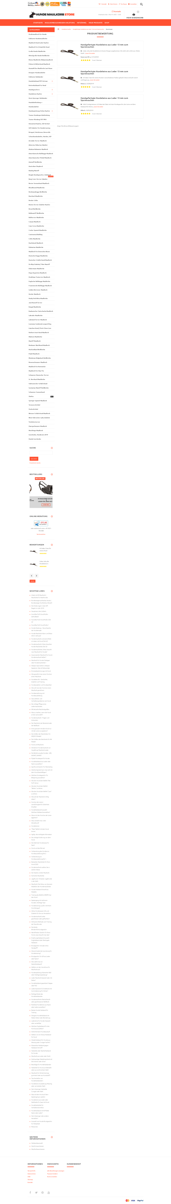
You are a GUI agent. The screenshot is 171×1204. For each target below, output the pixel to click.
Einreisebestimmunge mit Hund (41, 671)
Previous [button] (30, 492)
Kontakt (117, 11)
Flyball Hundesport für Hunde (40, 758)
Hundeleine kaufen (66, 29)
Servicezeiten (41, 534)
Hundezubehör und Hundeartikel (41, 685)
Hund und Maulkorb (37, 745)
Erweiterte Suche (35, 463)
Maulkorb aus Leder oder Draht (40, 1056)
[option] (41, 492)
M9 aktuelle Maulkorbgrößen (40, 709)
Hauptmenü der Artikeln (38, 611)
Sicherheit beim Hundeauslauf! (40, 1032)
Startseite (58, 29)
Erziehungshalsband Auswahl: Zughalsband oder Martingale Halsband (40, 940)
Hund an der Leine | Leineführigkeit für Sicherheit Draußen (40, 804)
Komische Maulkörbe (37, 876)
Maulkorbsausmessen (38, 1149)
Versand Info (31, 1171)
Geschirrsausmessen (37, 1146)
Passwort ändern (52, 1174)
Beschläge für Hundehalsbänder (41, 1064)
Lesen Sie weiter (90, 53)
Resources (34, 1127)
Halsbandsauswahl (37, 1143)
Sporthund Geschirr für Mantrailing (41, 767)
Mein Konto (113, 4)
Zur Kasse (124, 4)
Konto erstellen (52, 1176)
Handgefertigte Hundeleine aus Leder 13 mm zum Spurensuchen (88, 29)
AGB (29, 1176)
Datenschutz (32, 1174)
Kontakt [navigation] (104, 4)
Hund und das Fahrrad (38, 848)
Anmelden (133, 4)
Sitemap (30, 1179)
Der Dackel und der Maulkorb (40, 873)
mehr (32, 581)
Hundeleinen (35, 826)
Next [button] (53, 492)
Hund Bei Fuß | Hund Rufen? (39, 625)
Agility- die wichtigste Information (41, 834)
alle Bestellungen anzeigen (55, 1171)
